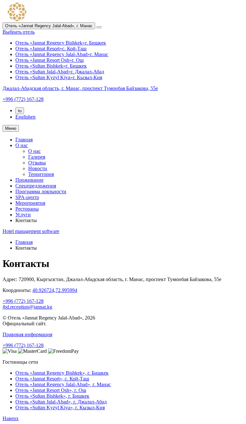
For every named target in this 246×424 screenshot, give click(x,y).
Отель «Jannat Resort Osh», (50, 390)
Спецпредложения (35, 185)
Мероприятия (30, 203)
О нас (21, 145)
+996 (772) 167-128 (23, 301)
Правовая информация (27, 334)
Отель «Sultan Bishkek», (52, 396)
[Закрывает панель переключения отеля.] (99, 27)
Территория (41, 174)
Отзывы (37, 162)
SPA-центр (27, 197)
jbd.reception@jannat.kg (27, 307)
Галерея (36, 157)
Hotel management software (31, 231)
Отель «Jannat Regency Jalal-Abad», (63, 384)
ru (19, 110)
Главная (24, 139)
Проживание (29, 180)
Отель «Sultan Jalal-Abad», (61, 401)
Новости (37, 168)
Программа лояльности (40, 191)
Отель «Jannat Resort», (52, 378)
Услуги (23, 214)
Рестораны (27, 209)
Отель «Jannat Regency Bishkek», (62, 373)
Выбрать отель (19, 32)
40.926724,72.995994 (54, 290)
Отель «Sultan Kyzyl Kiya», (60, 407)
